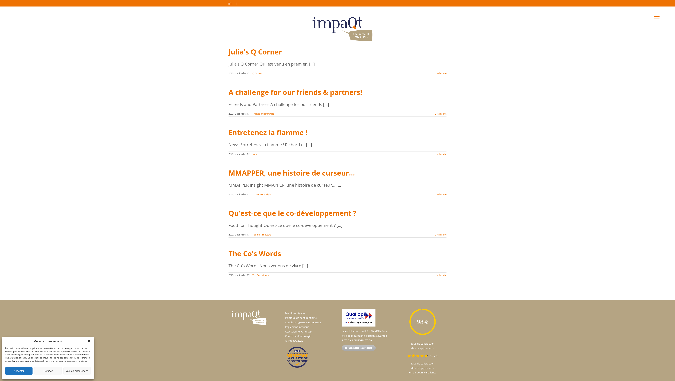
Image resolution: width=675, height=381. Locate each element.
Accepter (19, 370)
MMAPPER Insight (261, 194)
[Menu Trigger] (656, 18)
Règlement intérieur (297, 327)
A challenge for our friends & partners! (295, 92)
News (255, 154)
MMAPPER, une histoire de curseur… (292, 173)
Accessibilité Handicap (298, 331)
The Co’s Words (255, 253)
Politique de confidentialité (301, 317)
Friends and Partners (263, 113)
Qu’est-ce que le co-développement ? (292, 213)
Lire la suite (440, 73)
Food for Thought (261, 234)
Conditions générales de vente (303, 322)
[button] (89, 341)
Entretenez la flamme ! (268, 132)
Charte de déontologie (298, 336)
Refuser (48, 370)
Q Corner (257, 73)
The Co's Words (260, 275)
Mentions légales (295, 313)
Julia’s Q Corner (255, 52)
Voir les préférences (77, 370)
